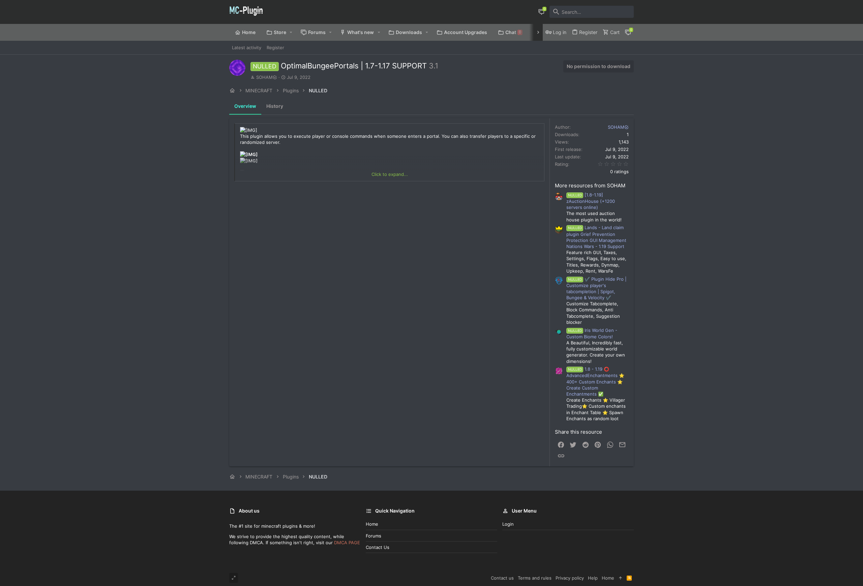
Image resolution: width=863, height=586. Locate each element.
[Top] (620, 578)
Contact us (377, 547)
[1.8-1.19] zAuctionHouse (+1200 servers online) (590, 201)
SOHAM (264, 77)
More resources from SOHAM (590, 185)
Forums (373, 535)
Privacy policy (570, 578)
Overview (245, 106)
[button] (291, 32)
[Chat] (541, 12)
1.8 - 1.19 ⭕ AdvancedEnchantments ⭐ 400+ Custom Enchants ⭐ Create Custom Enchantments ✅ (595, 381)
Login (508, 524)
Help (593, 578)
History (274, 106)
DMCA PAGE (347, 542)
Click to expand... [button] (389, 174)
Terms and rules (535, 578)
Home (372, 524)
